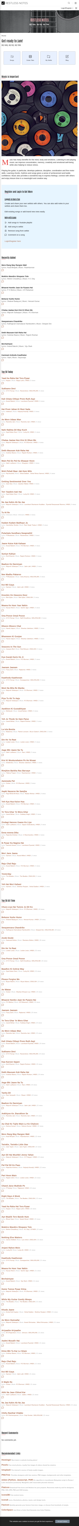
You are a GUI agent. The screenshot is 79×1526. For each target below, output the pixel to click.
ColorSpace (7, 1510)
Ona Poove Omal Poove (13, 616)
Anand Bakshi (10, 401)
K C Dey (27, 1229)
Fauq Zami (10, 669)
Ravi (23, 752)
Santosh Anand (11, 845)
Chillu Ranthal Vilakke (12, 1413)
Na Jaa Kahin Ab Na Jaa (13, 502)
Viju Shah (24, 1281)
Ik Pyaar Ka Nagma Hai (13, 843)
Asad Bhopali (10, 1136)
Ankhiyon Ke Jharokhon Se (15, 1113)
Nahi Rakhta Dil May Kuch (14, 430)
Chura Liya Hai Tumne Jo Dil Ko (17, 907)
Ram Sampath (11, 1095)
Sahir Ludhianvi (11, 463)
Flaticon (5, 1487)
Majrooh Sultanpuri (12, 442)
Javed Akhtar (10, 721)
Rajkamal (22, 669)
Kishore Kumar (11, 1126)
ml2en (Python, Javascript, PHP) (17, 1480)
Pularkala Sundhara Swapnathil (17, 533)
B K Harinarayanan (12, 1415)
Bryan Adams (10, 981)
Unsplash (6, 1470)
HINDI (27, 380)
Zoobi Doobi (7, 938)
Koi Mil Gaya (8, 585)
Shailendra (9, 762)
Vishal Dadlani (24, 473)
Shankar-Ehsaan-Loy (23, 992)
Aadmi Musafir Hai (11, 1341)
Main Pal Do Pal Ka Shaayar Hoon (18, 461)
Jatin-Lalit (27, 566)
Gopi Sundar (28, 1415)
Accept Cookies (62, 1521)
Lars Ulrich (25, 1240)
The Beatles (10, 876)
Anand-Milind (21, 855)
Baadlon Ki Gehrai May (13, 969)
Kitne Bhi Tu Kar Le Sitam (14, 1351)
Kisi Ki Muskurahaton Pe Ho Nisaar (19, 760)
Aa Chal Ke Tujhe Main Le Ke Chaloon (20, 1124)
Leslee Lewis (10, 742)
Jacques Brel (10, 649)
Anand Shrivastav (30, 1322)
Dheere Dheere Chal (11, 626)
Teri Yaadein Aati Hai (12, 492)
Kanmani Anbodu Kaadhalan (14, 355)
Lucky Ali (26, 432)
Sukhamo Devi (9, 388)
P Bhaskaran (10, 535)
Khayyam (25, 463)
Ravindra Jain (10, 422)
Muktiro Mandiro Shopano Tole (15, 276)
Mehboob (9, 711)
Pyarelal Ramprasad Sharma (55, 504)
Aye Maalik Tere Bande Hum (15, 1217)
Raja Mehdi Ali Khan (13, 793)
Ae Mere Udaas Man (11, 419)
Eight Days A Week (11, 1196)
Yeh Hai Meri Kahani (11, 884)
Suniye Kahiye (9, 554)
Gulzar (8, 783)
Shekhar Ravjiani (22, 886)
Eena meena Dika (10, 833)
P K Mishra (10, 1002)
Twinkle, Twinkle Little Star (15, 1144)
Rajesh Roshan (27, 453)
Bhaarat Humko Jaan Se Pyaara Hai (17, 288)
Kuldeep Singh (25, 814)
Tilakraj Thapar (11, 773)
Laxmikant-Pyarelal (27, 401)
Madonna (9, 731)
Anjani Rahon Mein (11, 1248)
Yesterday (6, 874)
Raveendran (24, 391)
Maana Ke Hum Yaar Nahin (14, 605)
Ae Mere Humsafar (11, 1320)
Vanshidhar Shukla (12, 525)
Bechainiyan (7, 344)
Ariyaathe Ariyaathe (11, 1330)
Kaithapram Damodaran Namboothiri (18, 930)
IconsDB (6, 1495)
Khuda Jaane (8, 1310)
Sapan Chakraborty (28, 824)
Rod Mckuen (24, 649)
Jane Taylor (10, 1147)
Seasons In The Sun (11, 647)
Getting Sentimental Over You (16, 481)
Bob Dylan (9, 597)
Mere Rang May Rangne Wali (14, 265)
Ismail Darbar (22, 711)
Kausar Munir (10, 607)
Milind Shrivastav (42, 1322)
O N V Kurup (10, 391)
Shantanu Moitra (28, 940)
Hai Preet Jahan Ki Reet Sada (16, 409)
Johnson (25, 1332)
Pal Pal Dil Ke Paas (11, 1165)
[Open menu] (75, 3)
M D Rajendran (11, 1332)
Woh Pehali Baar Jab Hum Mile (17, 471)
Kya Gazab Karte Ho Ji (13, 657)
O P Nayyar (28, 1157)
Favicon (5, 1505)
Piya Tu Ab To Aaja (11, 698)
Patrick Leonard (23, 731)
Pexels (5, 1465)
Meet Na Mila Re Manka (13, 688)
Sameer (9, 587)
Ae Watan (6, 989)
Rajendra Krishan (12, 835)
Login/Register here (13, 241)
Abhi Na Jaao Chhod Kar (14, 1392)
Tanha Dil (6, 1093)
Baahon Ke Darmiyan (12, 564)
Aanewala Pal (8, 781)
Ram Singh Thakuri (30, 525)
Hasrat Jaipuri (11, 628)
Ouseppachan (25, 680)
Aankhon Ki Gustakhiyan (14, 709)
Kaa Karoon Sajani (11, 1062)
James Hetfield (11, 1240)
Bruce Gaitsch (34, 731)
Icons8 (5, 1500)
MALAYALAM (33, 391)
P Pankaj (9, 1188)
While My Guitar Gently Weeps (17, 1299)
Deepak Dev (40, 930)
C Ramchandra (28, 835)
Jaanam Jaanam (9, 667)
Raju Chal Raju (9, 863)
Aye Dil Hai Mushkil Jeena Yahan (18, 1155)
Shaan (23, 1095)
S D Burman (28, 690)
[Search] (69, 3)
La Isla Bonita (8, 729)
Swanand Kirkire (11, 940)
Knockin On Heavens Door (14, 595)
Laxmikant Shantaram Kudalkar (34, 504)
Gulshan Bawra (11, 453)
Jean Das (9, 484)
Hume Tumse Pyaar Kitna (14, 1289)
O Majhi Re (7, 1382)
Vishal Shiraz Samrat (37, 473)
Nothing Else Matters (12, 1237)
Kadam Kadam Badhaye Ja (15, 523)
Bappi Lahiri (20, 380)
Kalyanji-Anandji (23, 411)
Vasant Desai (24, 1219)
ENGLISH (30, 597)
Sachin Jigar (25, 607)
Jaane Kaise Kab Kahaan (14, 543)
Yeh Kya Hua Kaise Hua (13, 802)
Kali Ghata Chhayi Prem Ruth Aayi (18, 399)
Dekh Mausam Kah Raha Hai (14, 333)
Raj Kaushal (10, 473)
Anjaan (8, 380)
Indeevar (9, 411)
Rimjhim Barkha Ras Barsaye (16, 771)
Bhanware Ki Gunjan (12, 636)
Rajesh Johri (10, 1178)
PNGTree (6, 1475)
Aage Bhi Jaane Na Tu (12, 750)
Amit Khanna (10, 556)
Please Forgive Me (11, 979)
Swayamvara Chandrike (12, 321)
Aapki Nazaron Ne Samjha (14, 791)
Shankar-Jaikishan (27, 628)
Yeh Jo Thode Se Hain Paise (15, 719)
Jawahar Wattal (23, 484)
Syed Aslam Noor (12, 432)
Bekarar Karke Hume (11, 299)
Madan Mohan (30, 793)
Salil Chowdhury (25, 618)
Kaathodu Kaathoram (12, 678)
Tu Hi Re (6, 512)
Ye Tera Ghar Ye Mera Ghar (15, 812)
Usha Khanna (25, 577)
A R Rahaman (23, 1002)
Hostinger (6, 1460)
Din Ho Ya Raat (9, 740)
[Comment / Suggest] (3, 270)
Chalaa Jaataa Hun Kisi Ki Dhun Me (17, 310)
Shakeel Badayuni (12, 919)
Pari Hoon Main (9, 1175)
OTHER (33, 1229)
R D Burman (28, 442)
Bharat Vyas (10, 1219)
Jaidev (24, 1394)
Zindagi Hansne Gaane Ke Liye (17, 822)
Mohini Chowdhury (12, 1229)
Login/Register (66, 8)
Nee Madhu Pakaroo (11, 574)
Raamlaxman (26, 773)
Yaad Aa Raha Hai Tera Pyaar (16, 378)
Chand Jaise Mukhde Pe (13, 1186)
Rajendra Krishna (12, 1167)
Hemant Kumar (29, 919)
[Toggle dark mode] (76, 8)
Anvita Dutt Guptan (12, 1312)
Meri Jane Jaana (9, 853)
